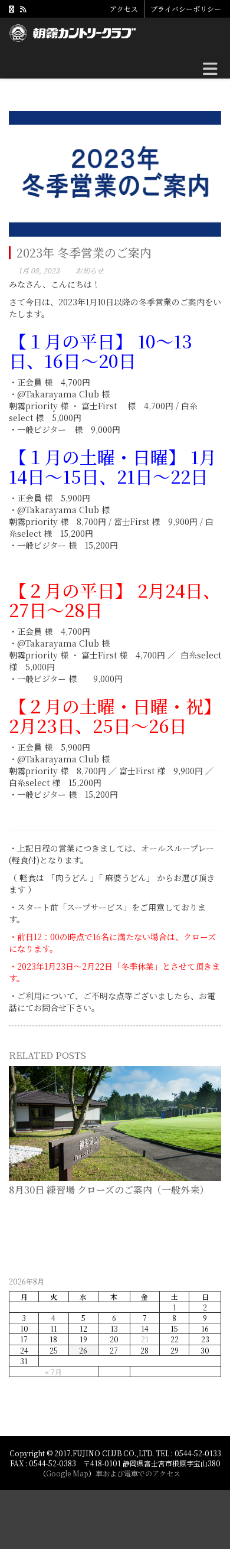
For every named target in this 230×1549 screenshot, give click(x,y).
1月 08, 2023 (39, 270)
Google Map (67, 1473)
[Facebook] (11, 9)
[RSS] (23, 9)
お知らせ (89, 270)
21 (145, 1339)
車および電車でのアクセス (138, 1473)
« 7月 (53, 1372)
